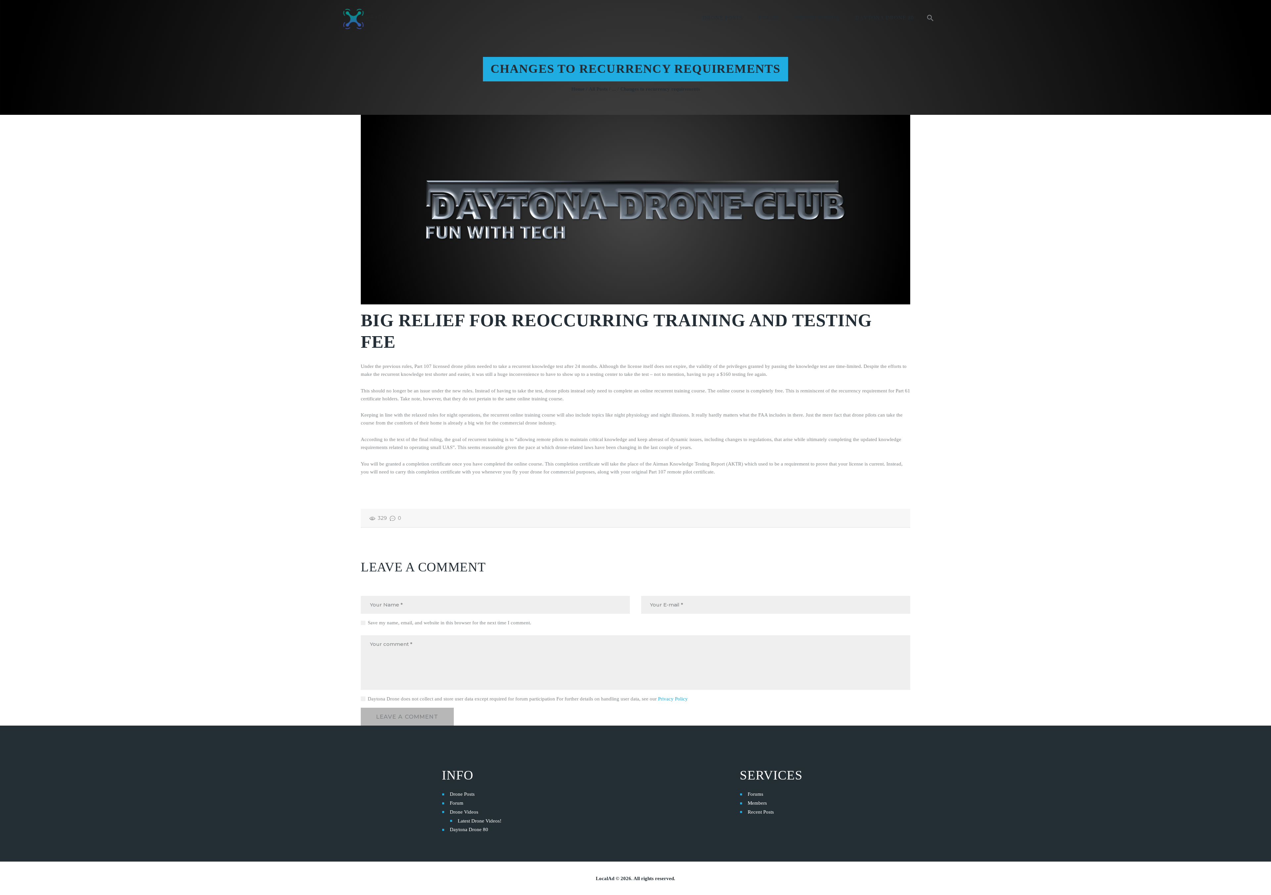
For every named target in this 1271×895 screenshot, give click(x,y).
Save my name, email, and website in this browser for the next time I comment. (449, 622)
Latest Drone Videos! (479, 821)
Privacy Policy (673, 698)
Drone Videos (464, 812)
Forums (755, 794)
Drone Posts (462, 794)
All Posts (598, 89)
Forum (456, 803)
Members (757, 803)
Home (578, 89)
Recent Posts (761, 812)
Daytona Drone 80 (469, 829)
